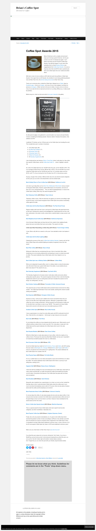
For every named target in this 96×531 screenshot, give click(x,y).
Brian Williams (49, 458)
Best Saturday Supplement (33, 271)
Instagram (34, 87)
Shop (37, 38)
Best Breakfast (30, 379)
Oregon (60, 348)
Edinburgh (51, 186)
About (23, 38)
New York (46, 186)
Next (78, 43)
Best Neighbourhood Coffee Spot (35, 218)
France (54, 346)
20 (68, 98)
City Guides (50, 38)
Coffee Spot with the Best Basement (35, 206)
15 (62, 98)
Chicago (45, 348)
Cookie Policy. (64, 528)
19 (67, 98)
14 (61, 98)
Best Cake (28, 318)
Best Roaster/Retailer (31, 331)
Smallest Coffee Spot (31, 309)
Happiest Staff (30, 366)
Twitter (61, 83)
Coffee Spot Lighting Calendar (51, 240)
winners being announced (47, 79)
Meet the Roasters (34, 155)
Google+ (42, 85)
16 (63, 98)
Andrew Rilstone (60, 65)
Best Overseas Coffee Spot (33, 342)
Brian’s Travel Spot (48, 160)
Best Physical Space (31, 355)
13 (59, 98)
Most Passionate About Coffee (34, 391)
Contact (28, 38)
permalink (61, 458)
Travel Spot (43, 38)
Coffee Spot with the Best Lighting (35, 237)
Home (18, 38)
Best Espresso (30, 295)
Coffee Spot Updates (35, 149)
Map (33, 38)
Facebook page (30, 85)
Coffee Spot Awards (58, 67)
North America (48, 346)
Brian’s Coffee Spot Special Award (35, 404)
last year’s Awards (52, 94)
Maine (53, 348)
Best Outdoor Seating (32, 284)
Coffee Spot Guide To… (49, 162)
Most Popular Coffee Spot (33, 413)
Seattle (66, 348)
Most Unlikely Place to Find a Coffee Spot (37, 182)
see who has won (55, 429)
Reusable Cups (59, 38)
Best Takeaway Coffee (32, 195)
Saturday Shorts (34, 151)
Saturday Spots (33, 153)
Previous (73, 43)
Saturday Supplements (36, 156)
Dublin (59, 346)
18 (66, 98)
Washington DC (38, 348)
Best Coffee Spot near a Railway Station (36, 260)
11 (57, 98)
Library (66, 38)
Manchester (59, 186)
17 (64, 98)
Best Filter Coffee (30, 248)
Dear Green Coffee (50, 331)
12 (58, 98)
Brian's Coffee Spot (27, 7)
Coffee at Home (73, 38)
